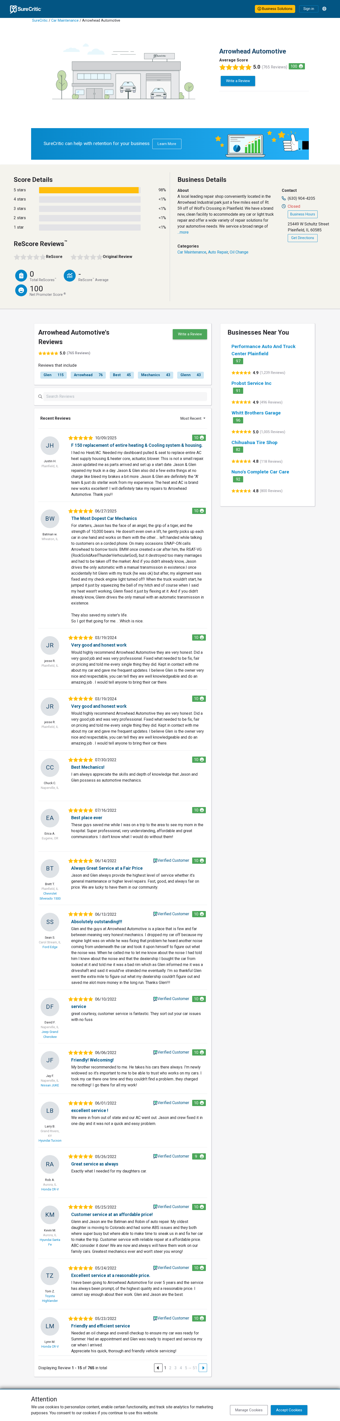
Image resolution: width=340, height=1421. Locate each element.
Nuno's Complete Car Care (260, 472)
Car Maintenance (65, 20)
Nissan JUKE (50, 1085)
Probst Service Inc (251, 383)
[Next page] (203, 1368)
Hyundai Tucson (50, 1140)
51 (195, 1368)
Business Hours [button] (302, 214)
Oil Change (239, 252)
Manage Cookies (249, 1410)
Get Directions (302, 238)
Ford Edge (50, 947)
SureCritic (40, 20)
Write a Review (238, 81)
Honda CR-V (50, 1189)
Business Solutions (276, 9)
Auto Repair (218, 252)
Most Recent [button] (191, 418)
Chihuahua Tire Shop (254, 442)
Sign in (308, 9)
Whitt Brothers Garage (256, 413)
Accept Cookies (289, 1410)
